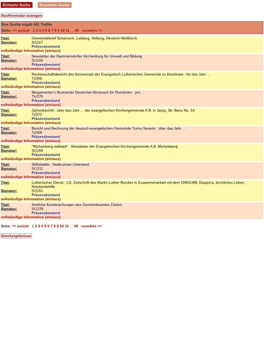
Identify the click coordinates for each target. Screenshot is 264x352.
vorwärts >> (91, 30)
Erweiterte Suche (54, 5)
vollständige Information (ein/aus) (31, 50)
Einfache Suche (16, 5)
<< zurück (22, 30)
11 (68, 30)
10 (63, 30)
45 (77, 30)
